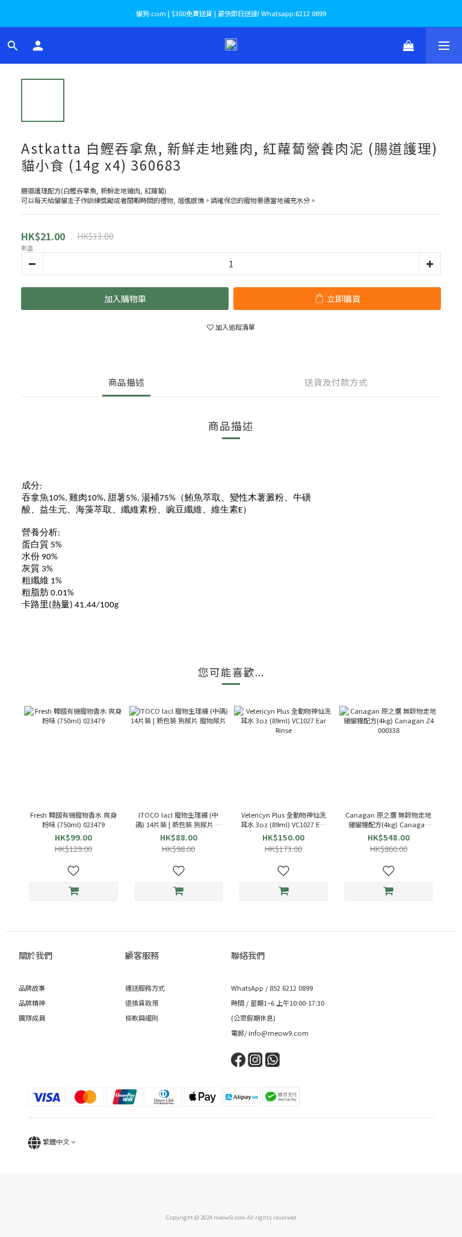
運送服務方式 (145, 987)
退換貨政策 (141, 1003)
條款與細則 (141, 1018)
